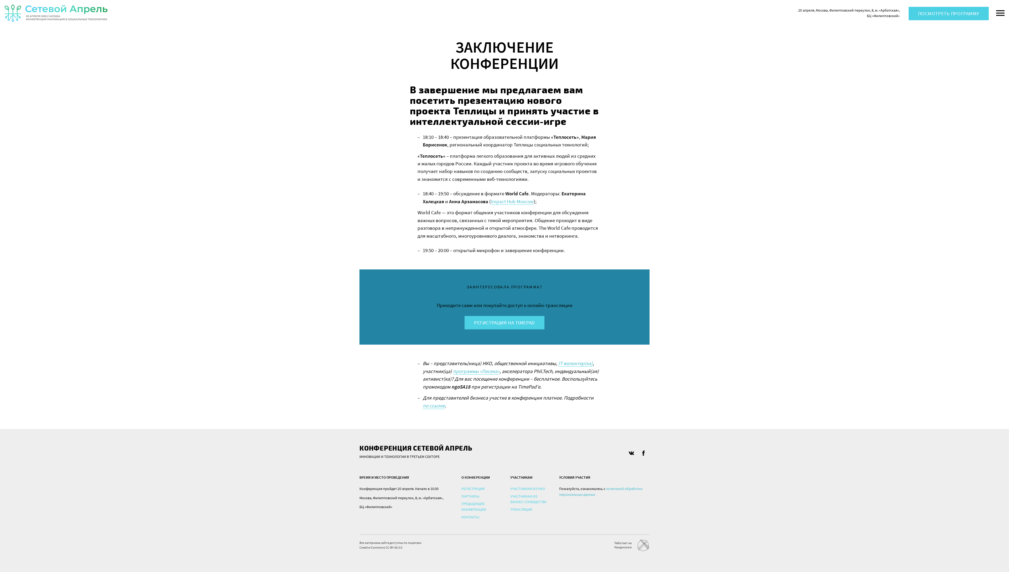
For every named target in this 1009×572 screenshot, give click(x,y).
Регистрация (473, 488)
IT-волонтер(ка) (575, 363)
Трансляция (521, 509)
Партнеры (470, 496)
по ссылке (434, 405)
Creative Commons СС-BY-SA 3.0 (380, 547)
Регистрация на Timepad (504, 322)
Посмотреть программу (948, 13)
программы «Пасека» (476, 371)
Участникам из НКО (527, 488)
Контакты (470, 517)
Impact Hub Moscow (512, 201)
